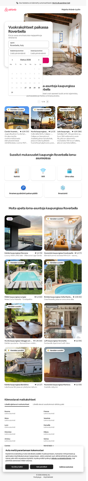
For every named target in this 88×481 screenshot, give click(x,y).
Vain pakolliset (41, 467)
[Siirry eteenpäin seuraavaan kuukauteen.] (38, 60)
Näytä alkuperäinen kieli (61, 3)
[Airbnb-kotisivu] (10, 9)
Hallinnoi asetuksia (66, 467)
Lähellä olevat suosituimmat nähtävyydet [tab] (48, 404)
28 (30, 88)
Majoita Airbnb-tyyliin (71, 9)
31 (12, 92)
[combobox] (28, 45)
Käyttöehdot (48, 477)
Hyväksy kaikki (17, 467)
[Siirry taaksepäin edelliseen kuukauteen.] (12, 60)
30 (39, 88)
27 (25, 88)
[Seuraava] (47, 101)
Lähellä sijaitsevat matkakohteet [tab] (17, 404)
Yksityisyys (37, 477)
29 (34, 88)
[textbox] (18, 53)
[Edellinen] (39, 101)
